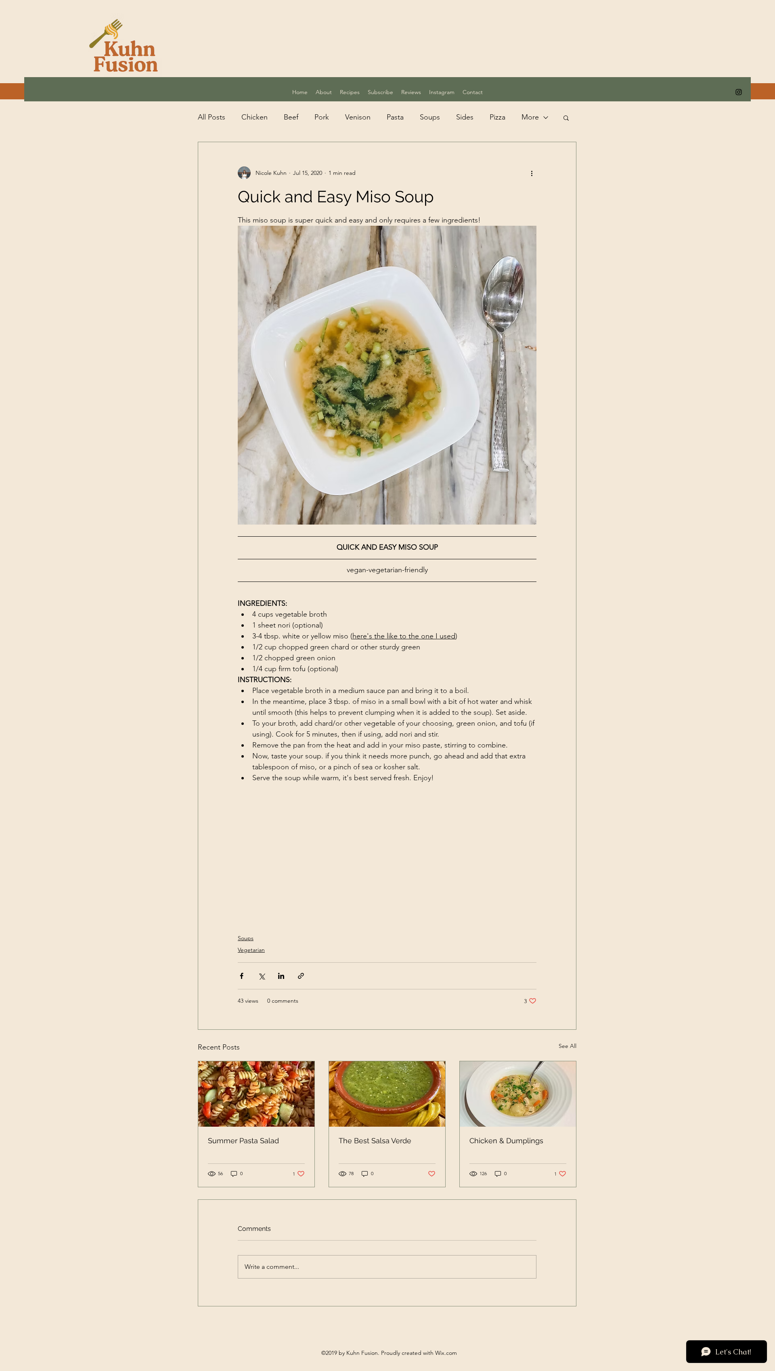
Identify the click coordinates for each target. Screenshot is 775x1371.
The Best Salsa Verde (375, 1140)
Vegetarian (251, 949)
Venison (358, 117)
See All (567, 1046)
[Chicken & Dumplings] (518, 1094)
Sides (464, 117)
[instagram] (739, 92)
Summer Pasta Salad (243, 1140)
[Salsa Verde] (387, 1094)
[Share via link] (301, 976)
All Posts (211, 117)
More (530, 117)
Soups (430, 117)
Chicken (254, 117)
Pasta (395, 117)
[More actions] (531, 173)
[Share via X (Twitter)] (261, 976)
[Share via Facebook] (241, 976)
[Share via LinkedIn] (281, 976)
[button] (566, 117)
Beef (291, 117)
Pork (321, 117)
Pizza (497, 117)
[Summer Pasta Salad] (256, 1094)
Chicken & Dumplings (506, 1140)
